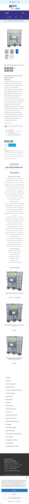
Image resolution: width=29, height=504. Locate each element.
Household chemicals (11, 415)
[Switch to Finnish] (15, 2)
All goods (8, 377)
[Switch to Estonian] (10, 2)
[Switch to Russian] (18, 2)
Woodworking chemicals (12, 446)
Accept (14, 490)
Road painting (9, 437)
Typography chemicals (12, 440)
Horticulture (9, 412)
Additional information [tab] (14, 167)
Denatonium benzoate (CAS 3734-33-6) (14, 326)
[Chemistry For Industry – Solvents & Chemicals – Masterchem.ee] (14, 7)
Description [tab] (14, 164)
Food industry (9, 405)
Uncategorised (9, 443)
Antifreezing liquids (11, 384)
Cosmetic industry (10, 393)
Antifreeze (8, 381)
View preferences (15, 498)
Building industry (10, 387)
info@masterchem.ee (14, 470)
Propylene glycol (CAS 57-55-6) (14, 293)
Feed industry (9, 399)
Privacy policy (17, 501)
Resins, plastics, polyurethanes (14, 433)
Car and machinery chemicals (14, 390)
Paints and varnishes (11, 427)
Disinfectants (9, 396)
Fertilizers (8, 402)
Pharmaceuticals (10, 430)
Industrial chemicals (11, 418)
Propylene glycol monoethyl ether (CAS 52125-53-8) (14, 358)
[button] (27, 477)
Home (5, 21)
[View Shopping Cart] (21, 17)
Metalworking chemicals (12, 421)
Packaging (8, 424)
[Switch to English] (13, 2)
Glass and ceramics (11, 409)
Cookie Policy (11, 501)
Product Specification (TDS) (14, 126)
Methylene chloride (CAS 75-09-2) (16, 21)
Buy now (12, 145)
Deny (14, 494)
